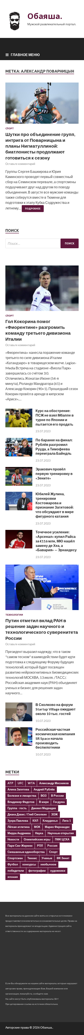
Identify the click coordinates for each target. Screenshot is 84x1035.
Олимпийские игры (37, 839)
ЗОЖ (54, 814)
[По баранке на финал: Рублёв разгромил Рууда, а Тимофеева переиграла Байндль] (18, 455)
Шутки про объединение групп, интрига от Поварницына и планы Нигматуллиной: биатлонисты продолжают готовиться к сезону (40, 145)
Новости (13, 839)
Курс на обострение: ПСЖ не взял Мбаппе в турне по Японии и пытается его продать (55, 417)
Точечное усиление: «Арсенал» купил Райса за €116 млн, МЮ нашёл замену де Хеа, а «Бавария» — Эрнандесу (56, 541)
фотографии (37, 870)
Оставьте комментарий (20, 163)
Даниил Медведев (43, 808)
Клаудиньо (50, 820)
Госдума (59, 802)
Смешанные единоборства (26, 852)
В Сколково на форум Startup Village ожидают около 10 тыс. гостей (56, 709)
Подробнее (32, 208)
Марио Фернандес (57, 827)
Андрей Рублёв (44, 789)
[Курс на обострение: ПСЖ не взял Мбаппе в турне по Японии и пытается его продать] (18, 426)
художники (57, 870)
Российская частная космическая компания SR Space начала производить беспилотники (55, 738)
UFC (20, 783)
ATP (10, 783)
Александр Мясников (54, 783)
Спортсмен (15, 858)
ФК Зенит (63, 858)
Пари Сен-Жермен (20, 845)
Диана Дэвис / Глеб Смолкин (27, 814)
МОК (37, 827)
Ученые (47, 858)
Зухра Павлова (18, 820)
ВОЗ (44, 795)
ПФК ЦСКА (62, 839)
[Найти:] (42, 243)
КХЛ (35, 820)
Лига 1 (66, 820)
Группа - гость (17, 808)
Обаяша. (44, 16)
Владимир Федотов (21, 802)
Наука (39, 833)
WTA (31, 783)
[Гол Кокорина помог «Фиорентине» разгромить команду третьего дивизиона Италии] (42, 312)
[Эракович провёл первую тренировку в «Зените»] (18, 484)
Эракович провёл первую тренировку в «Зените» (54, 473)
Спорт (9, 128)
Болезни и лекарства (22, 795)
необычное (48, 864)
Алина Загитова (18, 789)
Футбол (13, 864)
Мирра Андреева (19, 833)
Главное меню (25, 55)
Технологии (14, 615)
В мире (44, 802)
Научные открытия (61, 833)
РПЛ (40, 845)
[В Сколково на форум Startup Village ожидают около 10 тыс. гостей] (18, 720)
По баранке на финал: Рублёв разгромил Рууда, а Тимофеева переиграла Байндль (54, 446)
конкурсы (29, 864)
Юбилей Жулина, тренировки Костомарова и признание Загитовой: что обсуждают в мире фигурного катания (55, 505)
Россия (52, 845)
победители (16, 870)
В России (57, 795)
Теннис (32, 858)
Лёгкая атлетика (19, 827)
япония (13, 877)
